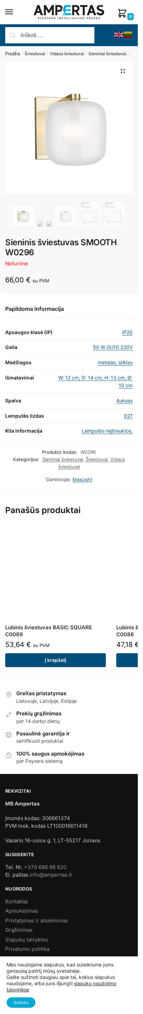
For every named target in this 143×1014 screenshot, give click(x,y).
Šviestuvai (35, 53)
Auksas (124, 400)
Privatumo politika (27, 949)
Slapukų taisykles (26, 939)
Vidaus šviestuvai (67, 53)
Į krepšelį (55, 660)
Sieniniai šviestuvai (107, 53)
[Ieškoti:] (49, 35)
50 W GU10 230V (113, 347)
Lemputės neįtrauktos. (107, 431)
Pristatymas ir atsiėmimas (36, 920)
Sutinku (21, 1002)
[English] (119, 34)
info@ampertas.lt (51, 874)
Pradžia (12, 53)
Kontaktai (16, 901)
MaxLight (82, 479)
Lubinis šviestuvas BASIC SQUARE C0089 (48, 631)
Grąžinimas (19, 930)
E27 (128, 416)
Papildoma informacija (34, 308)
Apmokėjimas (21, 911)
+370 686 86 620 (45, 867)
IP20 (127, 332)
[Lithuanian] (128, 34)
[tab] (69, 309)
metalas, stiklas (115, 362)
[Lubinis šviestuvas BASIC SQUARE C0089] (55, 572)
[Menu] (15, 12)
